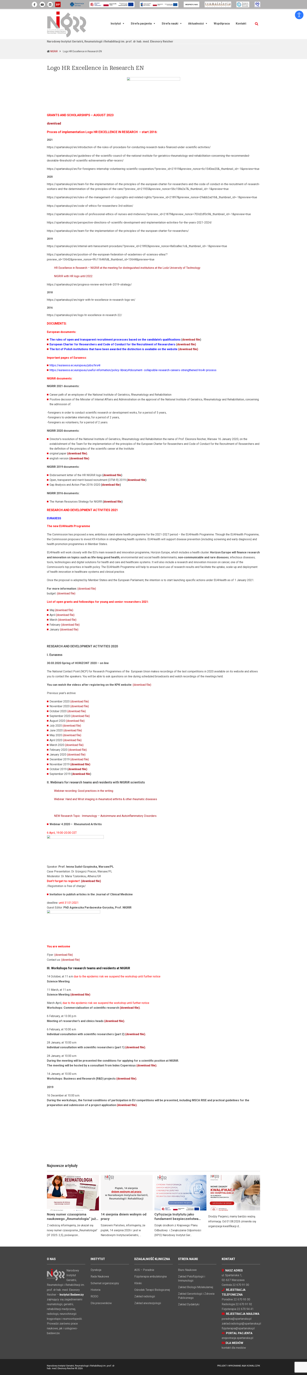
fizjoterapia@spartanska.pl (238, 1328)
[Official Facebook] (34, 4)
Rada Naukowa (100, 1276)
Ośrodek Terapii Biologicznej (152, 1290)
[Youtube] (42, 4)
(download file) (188, 349)
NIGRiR (54, 51)
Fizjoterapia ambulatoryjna (150, 1276)
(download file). (77, 749)
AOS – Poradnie (144, 1270)
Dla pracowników (101, 1303)
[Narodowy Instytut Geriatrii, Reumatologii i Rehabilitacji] (66, 24)
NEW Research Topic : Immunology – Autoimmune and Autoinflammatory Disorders (105, 816)
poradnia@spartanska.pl (236, 1318)
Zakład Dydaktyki (188, 1304)
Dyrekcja (96, 1270)
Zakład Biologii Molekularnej (195, 1287)
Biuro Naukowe (187, 1270)
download (54, 123)
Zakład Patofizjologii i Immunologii (191, 1278)
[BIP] (58, 4)
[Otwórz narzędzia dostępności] (299, 15)
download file (191, 339)
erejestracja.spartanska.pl (237, 1338)
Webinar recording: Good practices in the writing (83, 790)
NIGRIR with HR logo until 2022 (73, 276)
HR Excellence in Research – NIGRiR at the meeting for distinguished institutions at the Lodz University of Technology (127, 267)
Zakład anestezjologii (147, 1303)
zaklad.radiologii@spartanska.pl (241, 1323)
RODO (94, 1296)
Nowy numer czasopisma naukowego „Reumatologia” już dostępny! (71, 1218)
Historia (95, 1290)
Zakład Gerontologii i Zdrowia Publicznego (196, 1295)
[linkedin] (50, 4)
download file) (186, 344)
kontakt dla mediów (234, 1347)
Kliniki (138, 1283)
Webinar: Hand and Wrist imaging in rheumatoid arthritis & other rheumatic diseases (105, 799)
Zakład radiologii (144, 1296)
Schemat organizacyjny (105, 1283)
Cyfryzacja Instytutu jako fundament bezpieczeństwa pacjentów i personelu (176, 1218)
